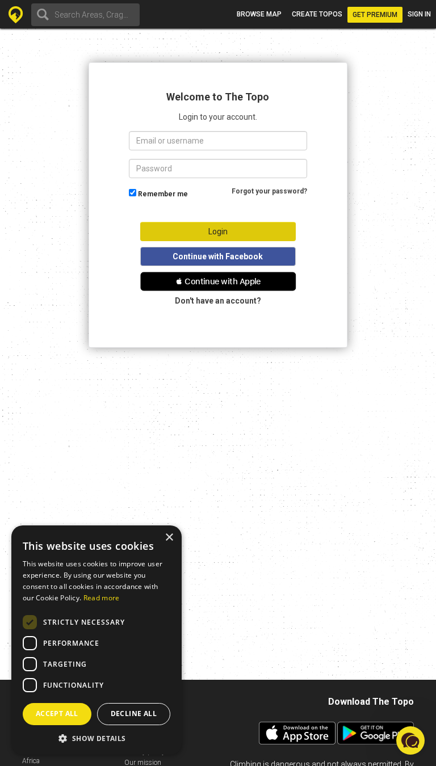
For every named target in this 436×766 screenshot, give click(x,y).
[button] (218, 281)
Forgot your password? (269, 191)
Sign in (419, 14)
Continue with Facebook (218, 256)
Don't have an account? (218, 300)
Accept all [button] (57, 713)
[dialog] (96, 640)
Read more (101, 598)
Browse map (259, 14)
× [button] (169, 537)
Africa (31, 761)
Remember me (163, 194)
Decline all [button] (134, 713)
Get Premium (375, 15)
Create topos (317, 14)
